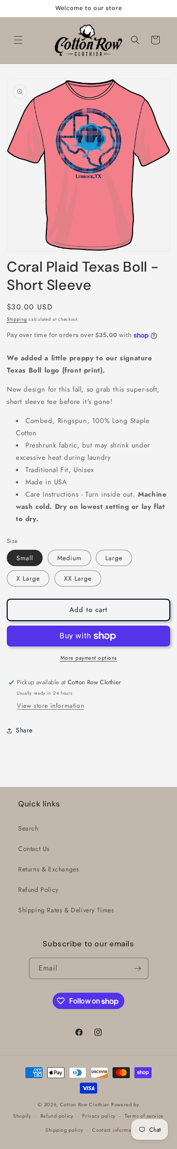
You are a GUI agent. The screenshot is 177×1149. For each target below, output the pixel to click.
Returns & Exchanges (48, 869)
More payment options (88, 658)
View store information (50, 705)
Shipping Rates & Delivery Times (66, 910)
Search (28, 828)
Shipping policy (64, 1130)
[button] (18, 40)
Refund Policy (38, 889)
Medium (69, 557)
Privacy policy (99, 1115)
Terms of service (144, 1115)
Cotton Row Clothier (84, 1104)
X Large (28, 578)
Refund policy (57, 1115)
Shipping (17, 319)
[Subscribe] (138, 968)
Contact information (116, 1130)
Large (114, 557)
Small (24, 557)
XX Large (78, 578)
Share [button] (24, 730)
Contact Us (34, 848)
